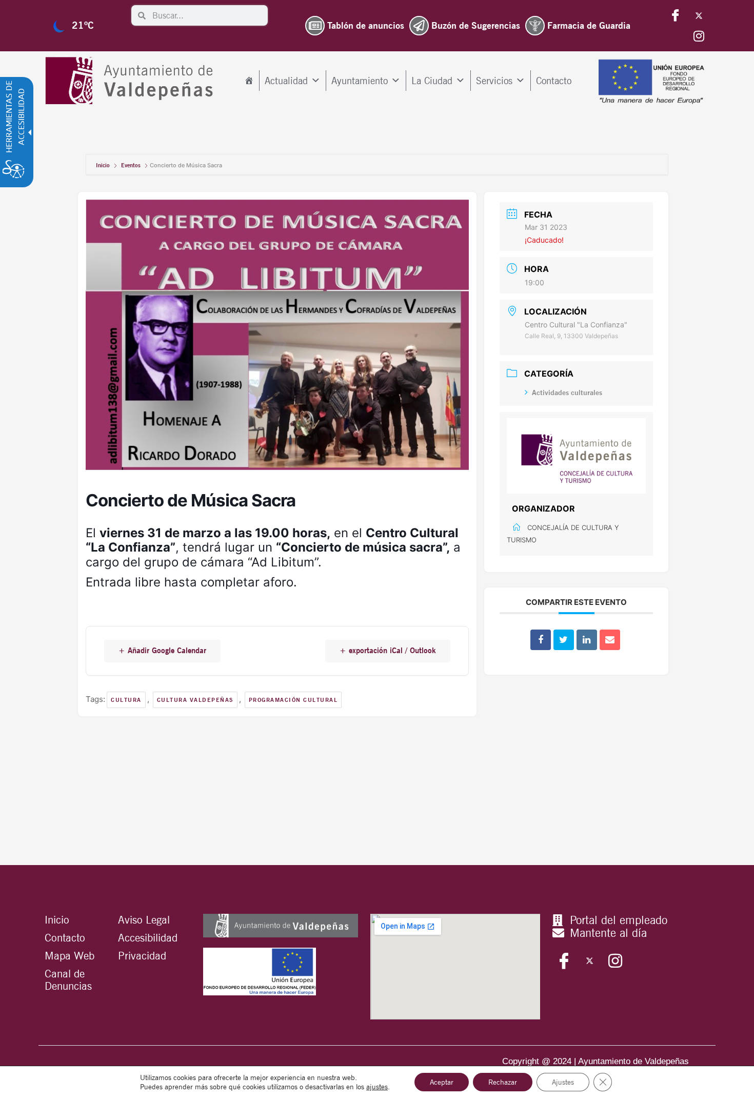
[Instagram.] (698, 36)
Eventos (131, 165)
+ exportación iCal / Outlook (388, 650)
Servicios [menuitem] (494, 80)
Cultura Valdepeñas (195, 699)
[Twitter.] (698, 15)
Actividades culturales (567, 392)
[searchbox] (207, 15)
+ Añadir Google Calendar (162, 650)
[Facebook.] (675, 15)
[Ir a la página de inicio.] (132, 80)
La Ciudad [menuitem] (431, 80)
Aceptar (441, 1082)
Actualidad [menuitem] (286, 80)
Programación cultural (293, 699)
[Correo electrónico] (610, 640)
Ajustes (563, 1082)
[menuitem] (249, 80)
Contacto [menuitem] (553, 80)
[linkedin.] (587, 640)
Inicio (103, 165)
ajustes (377, 1087)
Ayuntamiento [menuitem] (359, 80)
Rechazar (502, 1082)
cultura (126, 699)
